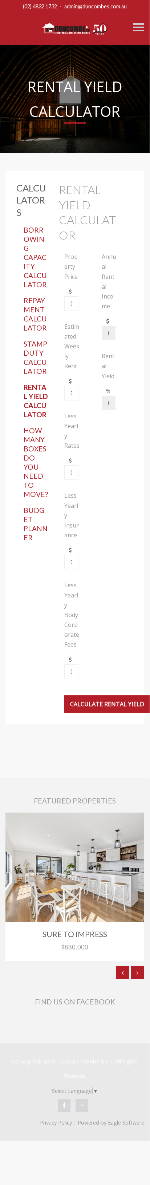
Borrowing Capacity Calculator (35, 257)
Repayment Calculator (35, 314)
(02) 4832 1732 (40, 6)
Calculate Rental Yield (107, 704)
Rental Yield (108, 366)
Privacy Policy (56, 1122)
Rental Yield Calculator (36, 401)
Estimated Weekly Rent (72, 346)
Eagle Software (126, 1122)
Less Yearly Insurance (71, 515)
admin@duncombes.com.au (95, 6)
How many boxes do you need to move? (36, 462)
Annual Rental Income (109, 281)
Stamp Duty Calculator (35, 357)
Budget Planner (36, 524)
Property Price (71, 266)
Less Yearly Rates (72, 431)
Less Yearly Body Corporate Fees (71, 614)
